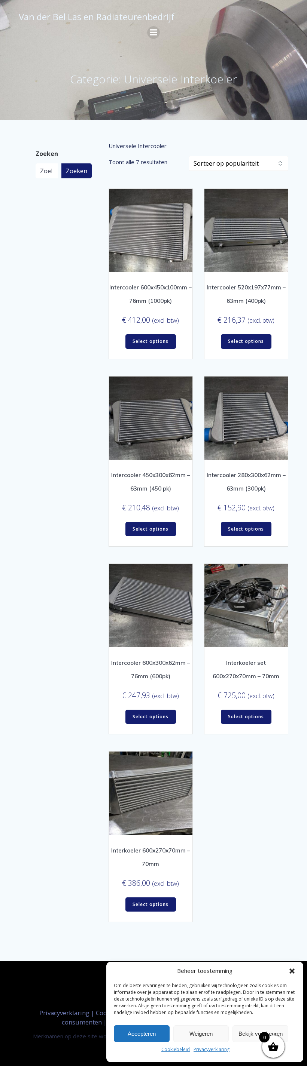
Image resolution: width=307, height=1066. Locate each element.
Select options (150, 341)
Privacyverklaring (212, 1049)
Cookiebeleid (175, 1049)
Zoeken (47, 154)
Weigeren (201, 1033)
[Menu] (153, 32)
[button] (292, 971)
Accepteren (142, 1033)
